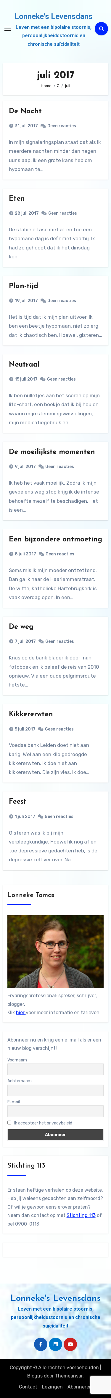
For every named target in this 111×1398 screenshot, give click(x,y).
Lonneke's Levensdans (54, 16)
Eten (17, 198)
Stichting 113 (81, 1215)
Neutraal (24, 364)
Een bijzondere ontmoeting (55, 539)
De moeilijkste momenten (52, 452)
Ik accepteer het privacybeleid (42, 1123)
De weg (21, 627)
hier (21, 1012)
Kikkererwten (31, 714)
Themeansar (69, 1376)
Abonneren (79, 1387)
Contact (28, 1387)
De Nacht (25, 111)
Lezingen (52, 1387)
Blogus (35, 1376)
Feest (17, 801)
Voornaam (17, 1060)
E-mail (13, 1102)
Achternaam (19, 1080)
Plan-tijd (23, 286)
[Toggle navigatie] (7, 28)
